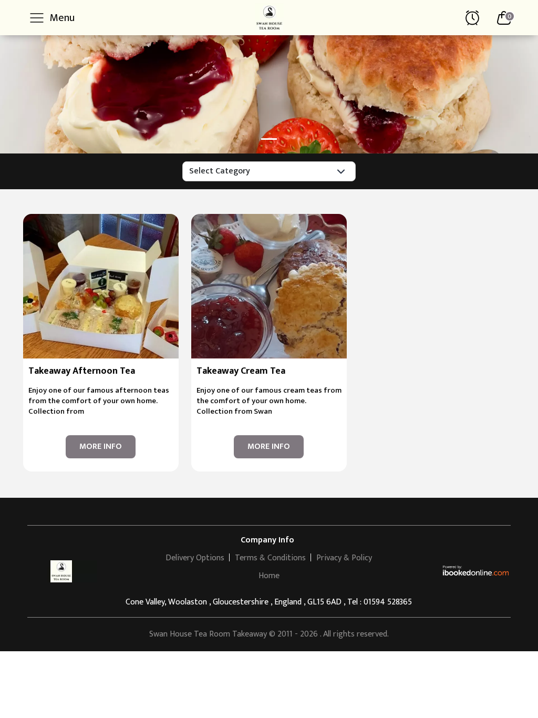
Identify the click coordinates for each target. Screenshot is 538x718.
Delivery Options (194, 558)
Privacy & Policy (344, 558)
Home (269, 576)
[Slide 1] (269, 139)
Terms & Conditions (270, 558)
